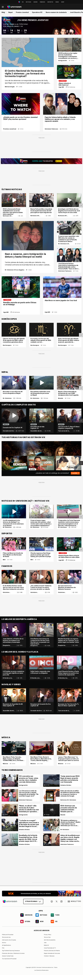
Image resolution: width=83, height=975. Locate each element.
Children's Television (49, 956)
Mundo (60, 398)
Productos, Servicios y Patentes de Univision (13, 953)
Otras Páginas (31, 901)
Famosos (42, 2)
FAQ (3, 948)
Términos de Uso (6, 937)
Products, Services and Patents (52, 950)
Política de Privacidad (7, 934)
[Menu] (2, 6)
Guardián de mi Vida (36, 431)
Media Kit (46, 945)
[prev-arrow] (0, 463)
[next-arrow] (81, 205)
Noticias (28, 2)
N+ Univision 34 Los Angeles (14, 270)
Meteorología (9, 87)
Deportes (50, 2)
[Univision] (14, 7)
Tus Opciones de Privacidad (9, 958)
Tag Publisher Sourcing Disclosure (11, 950)
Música (5, 763)
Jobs (45, 942)
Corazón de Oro (8, 431)
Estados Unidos (24, 829)
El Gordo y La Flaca (7, 678)
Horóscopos (7, 345)
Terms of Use (47, 937)
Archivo (4, 942)
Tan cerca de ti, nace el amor (63, 431)
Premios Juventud (9, 129)
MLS (4, 560)
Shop (62, 2)
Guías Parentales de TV (50, 948)
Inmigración (62, 60)
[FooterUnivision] (10, 901)
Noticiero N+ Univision (7, 216)
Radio (57, 2)
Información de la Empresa (9, 940)
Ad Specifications (6, 945)
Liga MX (61, 87)
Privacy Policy (47, 934)
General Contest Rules (7, 956)
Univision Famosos (51, 129)
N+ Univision (7, 398)
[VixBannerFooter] (41, 893)
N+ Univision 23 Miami (63, 244)
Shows (35, 2)
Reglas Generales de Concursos (52, 953)
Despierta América (6, 645)
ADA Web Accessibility (49, 940)
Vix (22, 2)
